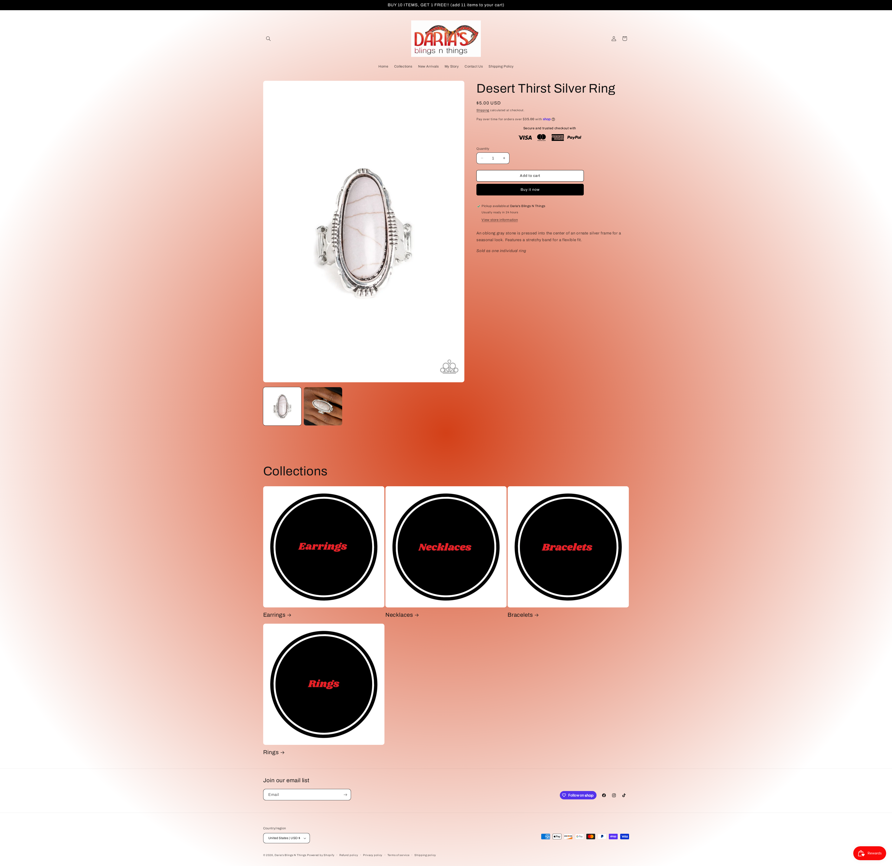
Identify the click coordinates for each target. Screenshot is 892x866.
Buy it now (530, 189)
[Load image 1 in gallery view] (282, 406)
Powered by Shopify (320, 855)
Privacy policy (372, 855)
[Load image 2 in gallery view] (323, 406)
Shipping (482, 110)
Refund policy (348, 855)
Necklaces (399, 615)
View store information (500, 220)
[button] (268, 38)
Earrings (274, 615)
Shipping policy (425, 855)
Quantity (482, 148)
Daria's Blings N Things (290, 855)
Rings (271, 752)
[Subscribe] (345, 794)
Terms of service (398, 855)
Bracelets (520, 615)
